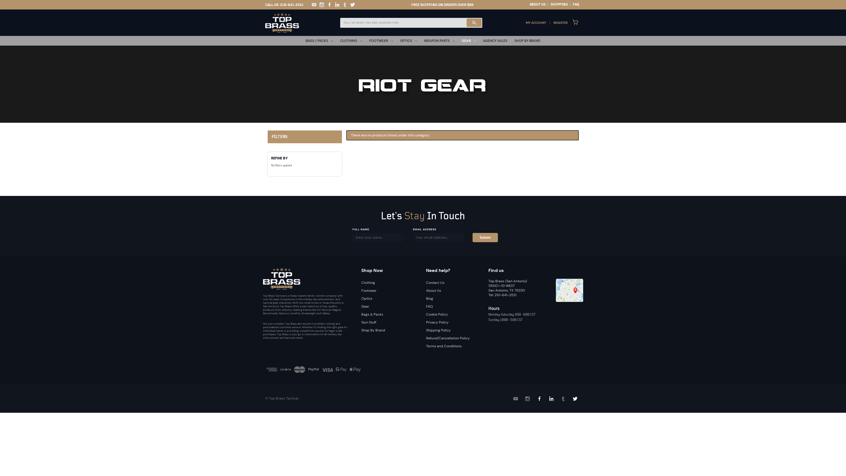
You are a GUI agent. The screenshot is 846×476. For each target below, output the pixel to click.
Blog (429, 298)
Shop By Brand (527, 41)
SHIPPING (559, 4)
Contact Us (435, 282)
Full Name (360, 229)
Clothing (368, 282)
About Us (433, 290)
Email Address (424, 229)
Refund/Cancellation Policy (448, 338)
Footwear (369, 290)
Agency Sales (495, 41)
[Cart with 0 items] (575, 22)
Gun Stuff (368, 322)
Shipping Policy (438, 330)
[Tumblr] (345, 4)
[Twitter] (352, 4)
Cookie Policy (437, 314)
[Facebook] (329, 4)
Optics (366, 298)
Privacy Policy (437, 322)
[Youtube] (314, 4)
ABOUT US (538, 4)
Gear (365, 306)
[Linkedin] (337, 4)
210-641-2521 (292, 5)
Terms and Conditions (444, 346)
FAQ (576, 4)
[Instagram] (321, 4)
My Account (536, 23)
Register (560, 23)
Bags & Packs (372, 314)
